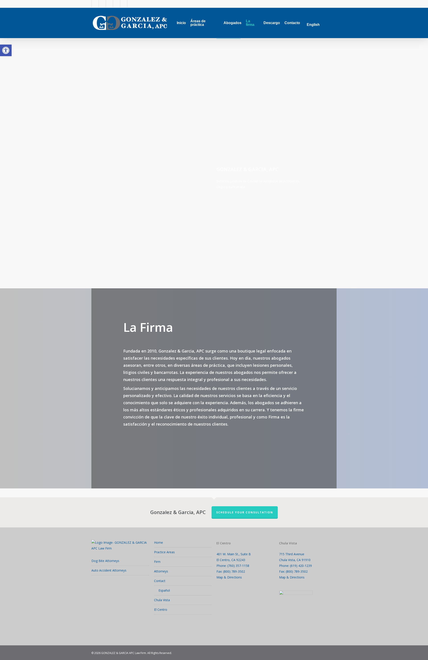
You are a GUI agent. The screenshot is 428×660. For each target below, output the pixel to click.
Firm (157, 562)
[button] (6, 50)
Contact (159, 581)
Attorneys (161, 571)
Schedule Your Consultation (244, 512)
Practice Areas (164, 552)
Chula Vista (162, 600)
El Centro (160, 609)
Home (158, 542)
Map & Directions (229, 577)
